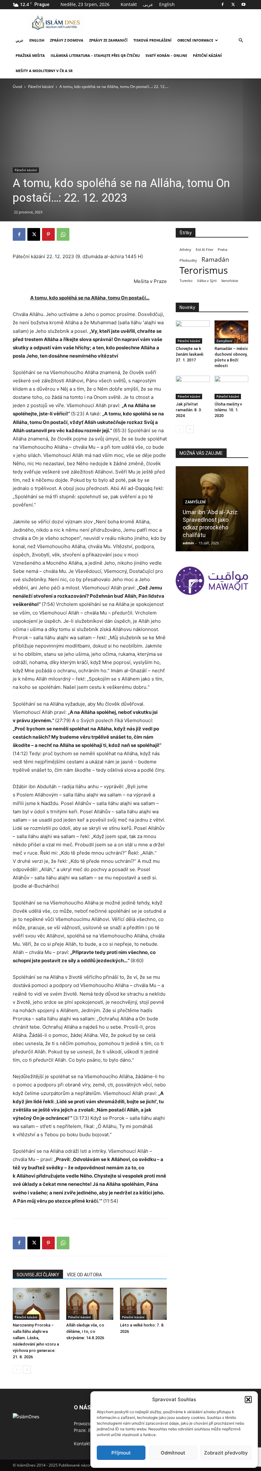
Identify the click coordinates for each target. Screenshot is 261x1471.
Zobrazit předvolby (226, 1453)
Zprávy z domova (66, 40)
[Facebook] (222, 4)
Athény (185, 249)
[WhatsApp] (63, 234)
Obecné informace (195, 40)
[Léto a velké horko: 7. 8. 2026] (143, 1304)
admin (188, 543)
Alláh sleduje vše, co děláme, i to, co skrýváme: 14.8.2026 (85, 1331)
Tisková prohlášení (152, 40)
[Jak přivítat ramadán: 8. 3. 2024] (193, 387)
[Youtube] (243, 4)
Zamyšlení (224, 341)
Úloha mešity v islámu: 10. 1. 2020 (228, 410)
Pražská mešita (30, 55)
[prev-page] (17, 1370)
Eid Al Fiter (204, 249)
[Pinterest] (48, 234)
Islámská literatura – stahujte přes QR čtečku (95, 55)
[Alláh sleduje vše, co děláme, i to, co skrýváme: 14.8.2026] (89, 1304)
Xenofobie (229, 281)
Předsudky (188, 260)
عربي (20, 40)
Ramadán (215, 259)
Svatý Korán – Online (166, 55)
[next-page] (27, 1370)
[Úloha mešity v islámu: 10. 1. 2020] (232, 387)
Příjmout (121, 1453)
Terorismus (204, 270)
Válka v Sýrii (207, 281)
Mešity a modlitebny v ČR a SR (44, 70)
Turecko (186, 281)
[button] (248, 1399)
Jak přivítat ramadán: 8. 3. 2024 (189, 410)
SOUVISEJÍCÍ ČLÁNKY (38, 1274)
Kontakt (129, 4)
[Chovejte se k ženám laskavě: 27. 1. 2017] (193, 332)
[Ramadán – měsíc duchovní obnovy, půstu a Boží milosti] (232, 332)
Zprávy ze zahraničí (108, 40)
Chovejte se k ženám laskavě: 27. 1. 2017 (190, 354)
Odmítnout (173, 1453)
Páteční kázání (207, 55)
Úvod (17, 86)
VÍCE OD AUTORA (84, 1274)
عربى (148, 4)
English (167, 4)
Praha (222, 249)
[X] (233, 4)
